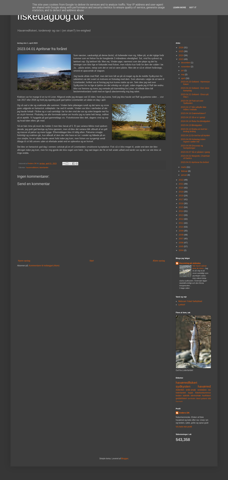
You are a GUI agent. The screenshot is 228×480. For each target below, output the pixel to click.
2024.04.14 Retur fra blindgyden (195, 121)
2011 (181, 223)
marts (184, 167)
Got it (192, 7)
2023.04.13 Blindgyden (191, 125)
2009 (181, 231)
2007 (181, 238)
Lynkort (181, 304)
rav (209, 390)
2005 (181, 246)
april (183, 78)
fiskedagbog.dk (50, 16)
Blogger (124, 458)
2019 (181, 192)
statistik (186, 395)
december (186, 62)
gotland (204, 398)
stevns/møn (196, 395)
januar (184, 175)
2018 (181, 195)
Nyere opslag (24, 261)
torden (179, 395)
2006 (181, 243)
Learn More (179, 7)
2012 (181, 219)
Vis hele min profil (184, 427)
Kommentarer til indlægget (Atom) (44, 265)
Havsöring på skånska (190, 263)
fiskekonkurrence (203, 393)
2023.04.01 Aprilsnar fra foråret (195, 162)
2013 (181, 215)
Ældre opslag (159, 261)
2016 (181, 203)
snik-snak (191, 389)
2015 (181, 207)
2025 (181, 51)
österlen (180, 389)
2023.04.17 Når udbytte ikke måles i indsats (193, 108)
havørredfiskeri (32, 167)
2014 (181, 211)
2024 (181, 55)
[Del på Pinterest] (76, 163)
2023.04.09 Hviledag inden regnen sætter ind (193, 140)
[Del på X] (70, 163)
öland (198, 398)
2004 (181, 250)
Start (91, 261)
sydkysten (183, 386)
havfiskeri (206, 395)
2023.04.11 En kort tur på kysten (195, 135)
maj (183, 74)
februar (184, 171)
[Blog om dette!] (67, 163)
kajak (190, 393)
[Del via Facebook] (73, 163)
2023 (181, 59)
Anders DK (184, 413)
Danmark (179, 401)
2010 (181, 227)
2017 (181, 199)
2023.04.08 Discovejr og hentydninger (192, 147)
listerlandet (44, 167)
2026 (181, 47)
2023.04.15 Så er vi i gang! (193, 117)
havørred (204, 386)
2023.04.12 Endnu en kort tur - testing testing (194, 130)
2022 (181, 180)
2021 (181, 184)
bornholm (191, 398)
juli (182, 70)
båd (209, 398)
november (186, 66)
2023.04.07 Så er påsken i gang (195, 152)
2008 (181, 235)
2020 (181, 188)
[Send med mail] (64, 163)
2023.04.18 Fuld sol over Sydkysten (192, 102)
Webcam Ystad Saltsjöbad (190, 301)
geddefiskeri (181, 398)
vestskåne (202, 390)
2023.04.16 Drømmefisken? (193, 113)
